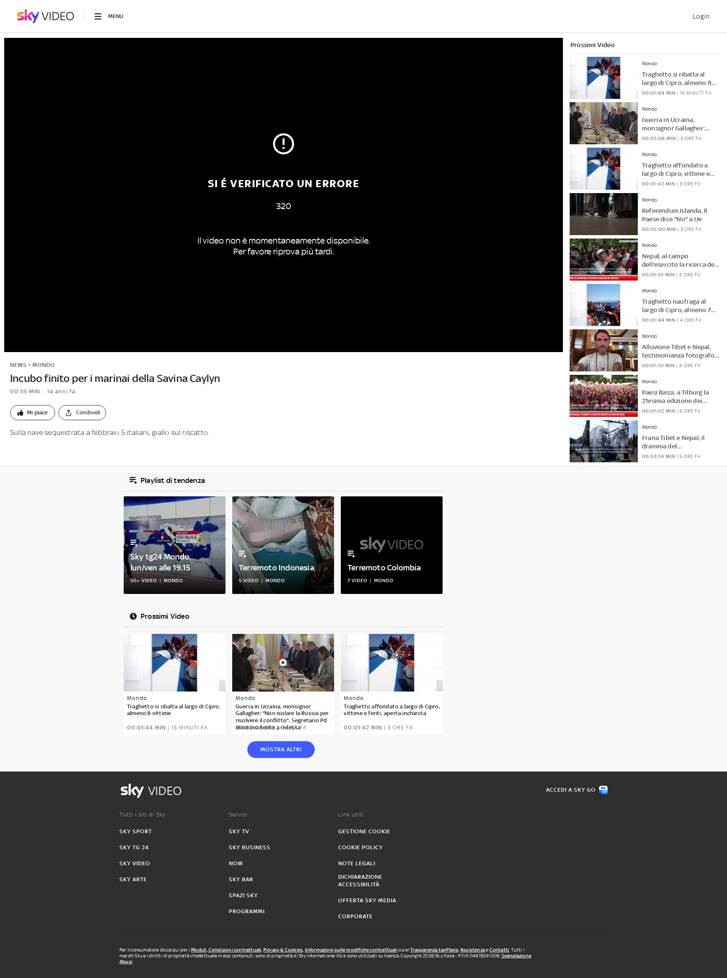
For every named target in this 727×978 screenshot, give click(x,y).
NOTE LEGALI (356, 863)
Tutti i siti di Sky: (143, 814)
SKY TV (239, 831)
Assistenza (472, 950)
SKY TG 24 (134, 847)
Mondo (43, 365)
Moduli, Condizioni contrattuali (226, 950)
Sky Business (250, 847)
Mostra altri (281, 749)
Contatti (499, 950)
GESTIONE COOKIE (364, 831)
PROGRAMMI (247, 911)
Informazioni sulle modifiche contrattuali (351, 950)
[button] (32, 412)
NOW (236, 863)
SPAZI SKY (243, 895)
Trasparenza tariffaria (434, 950)
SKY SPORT (135, 831)
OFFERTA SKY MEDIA (367, 900)
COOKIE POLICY (360, 847)
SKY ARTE (133, 879)
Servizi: (239, 814)
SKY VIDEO (134, 863)
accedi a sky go (571, 790)
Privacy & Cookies (283, 950)
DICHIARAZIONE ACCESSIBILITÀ (360, 881)
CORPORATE (355, 916)
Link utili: (351, 814)
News (18, 365)
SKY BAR (241, 879)
